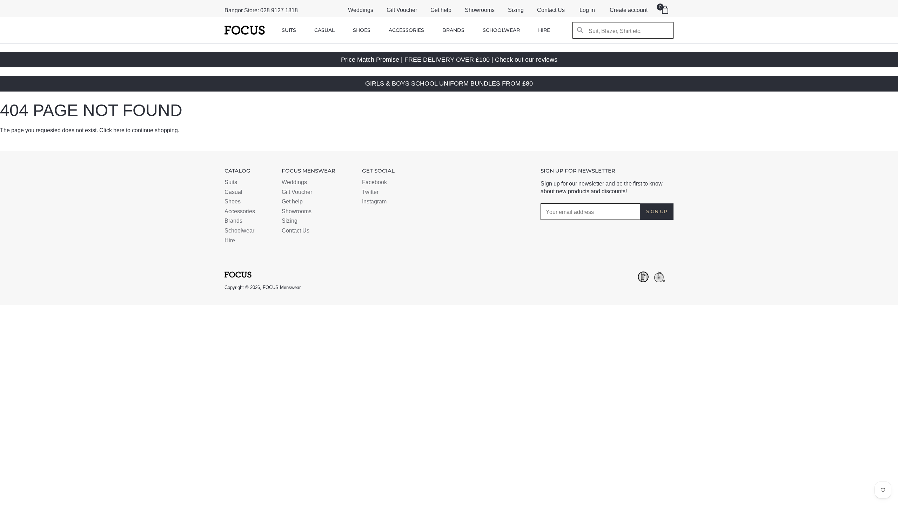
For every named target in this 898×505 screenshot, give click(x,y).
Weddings (360, 10)
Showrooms (480, 10)
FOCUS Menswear (282, 287)
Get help (440, 10)
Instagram (374, 201)
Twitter (370, 192)
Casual (324, 30)
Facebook (374, 182)
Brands (453, 30)
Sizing (516, 10)
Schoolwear (501, 30)
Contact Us (551, 10)
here (119, 130)
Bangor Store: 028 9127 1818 (261, 10)
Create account (629, 10)
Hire (544, 30)
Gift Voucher (402, 10)
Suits (289, 30)
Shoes (361, 30)
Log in (587, 10)
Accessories (406, 30)
